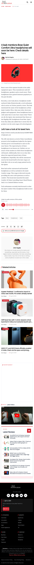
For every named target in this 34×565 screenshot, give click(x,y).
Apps (2, 525)
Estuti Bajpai (4, 296)
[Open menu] (31, 2)
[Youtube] (21, 495)
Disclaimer (20, 539)
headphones (14, 218)
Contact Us (20, 537)
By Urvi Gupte (10, 57)
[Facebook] (7, 226)
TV (18, 527)
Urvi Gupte (17, 248)
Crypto (3, 539)
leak (21, 218)
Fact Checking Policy (19, 560)
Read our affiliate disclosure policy (17, 555)
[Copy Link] (21, 226)
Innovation (4, 520)
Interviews (3, 517)
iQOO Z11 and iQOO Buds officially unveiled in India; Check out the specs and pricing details (16, 349)
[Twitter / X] (10, 226)
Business (3, 535)
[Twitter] (12, 495)
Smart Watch (21, 525)
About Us (20, 535)
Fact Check (4, 537)
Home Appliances (5, 527)
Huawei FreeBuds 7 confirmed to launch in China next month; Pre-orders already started (16, 292)
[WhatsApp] (18, 226)
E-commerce (4, 522)
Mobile (19, 522)
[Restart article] (2, 209)
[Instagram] (17, 495)
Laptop (20, 520)
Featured (3, 542)
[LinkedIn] (14, 226)
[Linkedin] (25, 495)
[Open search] (27, 2)
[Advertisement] (17, 25)
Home (2, 6)
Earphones (8, 6)
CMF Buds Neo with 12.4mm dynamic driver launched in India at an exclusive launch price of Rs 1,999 (16, 321)
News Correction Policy (7, 560)
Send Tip (5, 509)
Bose (7, 218)
